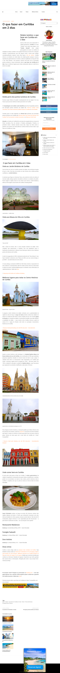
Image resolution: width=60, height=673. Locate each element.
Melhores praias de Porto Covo (51, 73)
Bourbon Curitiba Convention (17, 117)
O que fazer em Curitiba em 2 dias (15, 601)
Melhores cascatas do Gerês (52, 66)
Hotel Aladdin (34, 109)
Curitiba (6, 601)
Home (16, 11)
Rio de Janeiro (30, 55)
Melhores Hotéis (35, 11)
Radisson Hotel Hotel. (31, 117)
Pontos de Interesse (28, 601)
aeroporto (22, 431)
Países (27, 11)
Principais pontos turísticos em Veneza (31, 609)
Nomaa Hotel (22, 115)
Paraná (12, 21)
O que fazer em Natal (51, 84)
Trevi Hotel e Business (12, 109)
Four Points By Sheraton (31, 115)
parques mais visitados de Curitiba (27, 550)
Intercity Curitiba (31, 107)
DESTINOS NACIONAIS (6, 21)
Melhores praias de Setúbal (51, 98)
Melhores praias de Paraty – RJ (51, 91)
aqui (18, 269)
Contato (43, 11)
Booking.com (29, 572)
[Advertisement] (11, 41)
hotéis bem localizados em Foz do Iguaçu (25, 551)
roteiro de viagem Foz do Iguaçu (14, 555)
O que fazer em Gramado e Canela (9, 609)
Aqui (20, 576)
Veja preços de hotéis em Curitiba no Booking (13, 273)
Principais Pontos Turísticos (7, 603)
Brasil (21, 11)
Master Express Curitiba (23, 109)
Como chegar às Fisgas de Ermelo (51, 79)
